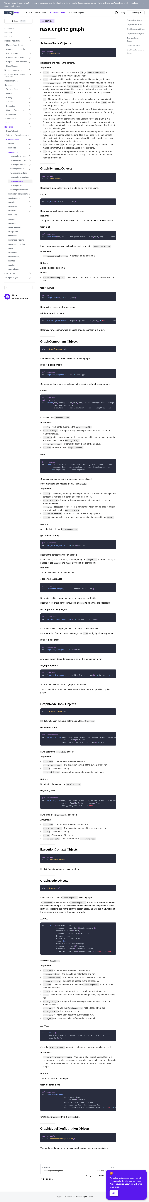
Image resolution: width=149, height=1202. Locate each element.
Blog (123, 13)
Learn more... (115, 1187)
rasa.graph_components (18, 194)
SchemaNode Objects (134, 20)
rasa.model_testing (16, 240)
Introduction (9, 28)
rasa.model (12, 236)
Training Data (12, 89)
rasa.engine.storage (18, 165)
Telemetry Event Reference (17, 135)
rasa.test (11, 261)
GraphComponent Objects (136, 29)
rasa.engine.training (18, 169)
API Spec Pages (11, 278)
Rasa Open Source (57, 13)
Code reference (12, 139)
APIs (6, 123)
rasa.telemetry (14, 257)
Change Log (9, 273)
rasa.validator (13, 269)
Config (9, 98)
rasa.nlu (11, 202)
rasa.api (11, 219)
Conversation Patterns (15, 58)
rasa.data (12, 223)
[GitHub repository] (116, 13)
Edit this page (49, 1179)
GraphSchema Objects (134, 25)
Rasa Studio (40, 13)
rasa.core (12, 148)
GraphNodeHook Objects (135, 34)
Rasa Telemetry (12, 131)
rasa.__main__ (14, 215)
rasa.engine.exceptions (19, 177)
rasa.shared (13, 206)
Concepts (8, 85)
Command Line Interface (16, 49)
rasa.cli (11, 144)
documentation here (11, 6)
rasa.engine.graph (17, 181)
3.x (7, 287)
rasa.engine (13, 152)
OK (113, 1193)
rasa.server (12, 252)
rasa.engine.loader (18, 185)
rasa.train (12, 265)
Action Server (10, 119)
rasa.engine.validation (19, 190)
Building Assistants (12, 41)
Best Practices (12, 53)
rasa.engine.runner (18, 160)
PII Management (11, 81)
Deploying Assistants (13, 70)
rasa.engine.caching (18, 173)
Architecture (11, 114)
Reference (8, 127)
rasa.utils (12, 211)
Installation (9, 37)
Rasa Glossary (12, 66)
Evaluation (10, 106)
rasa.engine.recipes (18, 156)
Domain (9, 93)
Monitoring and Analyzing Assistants (14, 75)
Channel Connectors (15, 110)
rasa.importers (14, 198)
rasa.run (11, 248)
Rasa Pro (28, 13)
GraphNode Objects (133, 45)
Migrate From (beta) (14, 45)
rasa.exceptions (14, 227)
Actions (9, 102)
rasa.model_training (16, 244)
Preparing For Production (16, 62)
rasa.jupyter (13, 232)
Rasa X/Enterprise (76, 13)
